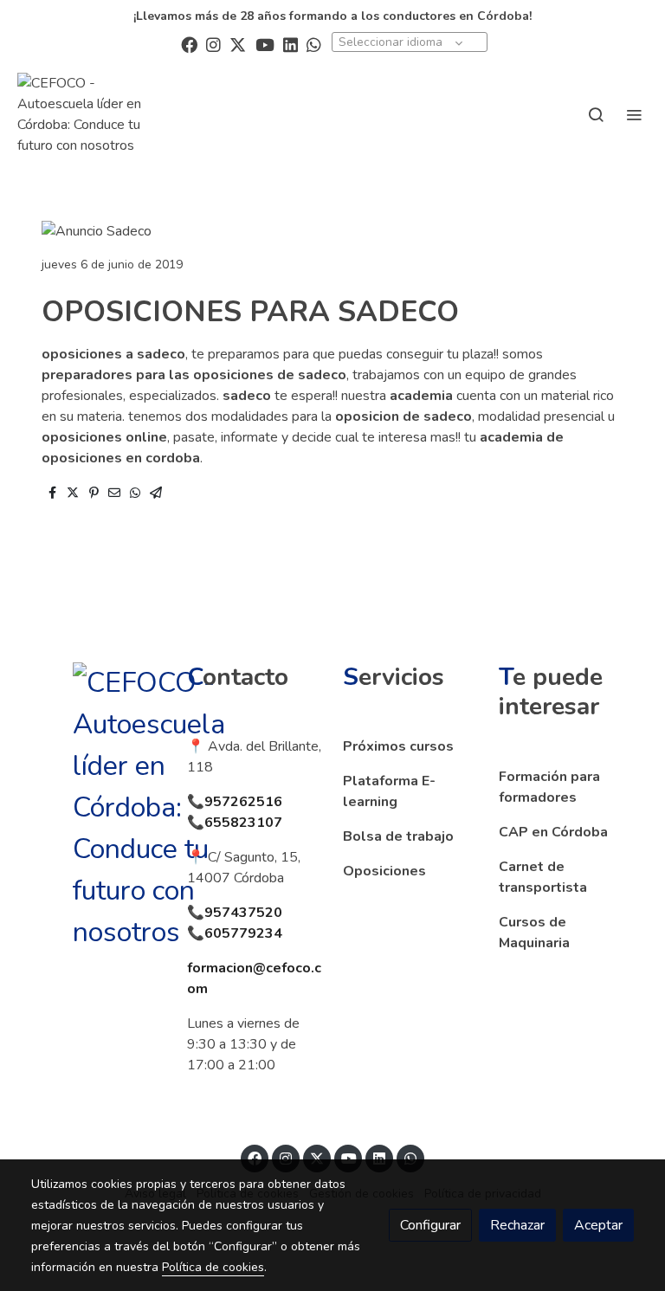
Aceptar (598, 1225)
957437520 (243, 912)
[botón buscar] (595, 114)
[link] (95, 114)
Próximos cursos (398, 746)
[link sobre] (98, 807)
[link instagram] (213, 44)
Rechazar (517, 1225)
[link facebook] (189, 44)
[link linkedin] (290, 44)
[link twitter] (237, 44)
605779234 (243, 933)
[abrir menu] (634, 114)
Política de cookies (213, 1267)
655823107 (243, 822)
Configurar (430, 1225)
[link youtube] (264, 44)
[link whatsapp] (314, 44)
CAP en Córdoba (553, 832)
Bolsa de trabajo (398, 836)
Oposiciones (384, 871)
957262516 (243, 801)
